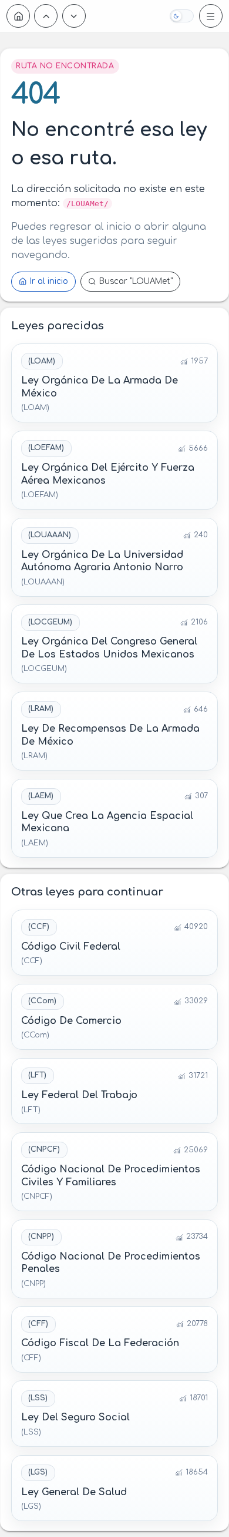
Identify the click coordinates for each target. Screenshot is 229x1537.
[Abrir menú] (211, 16)
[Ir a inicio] (18, 16)
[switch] (181, 16)
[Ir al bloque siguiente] (74, 16)
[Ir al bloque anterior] (46, 16)
